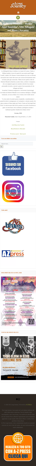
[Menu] (18, 17)
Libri (13, 125)
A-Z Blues (29, 405)
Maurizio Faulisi (19, 125)
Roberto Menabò (19, 129)
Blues (12, 129)
